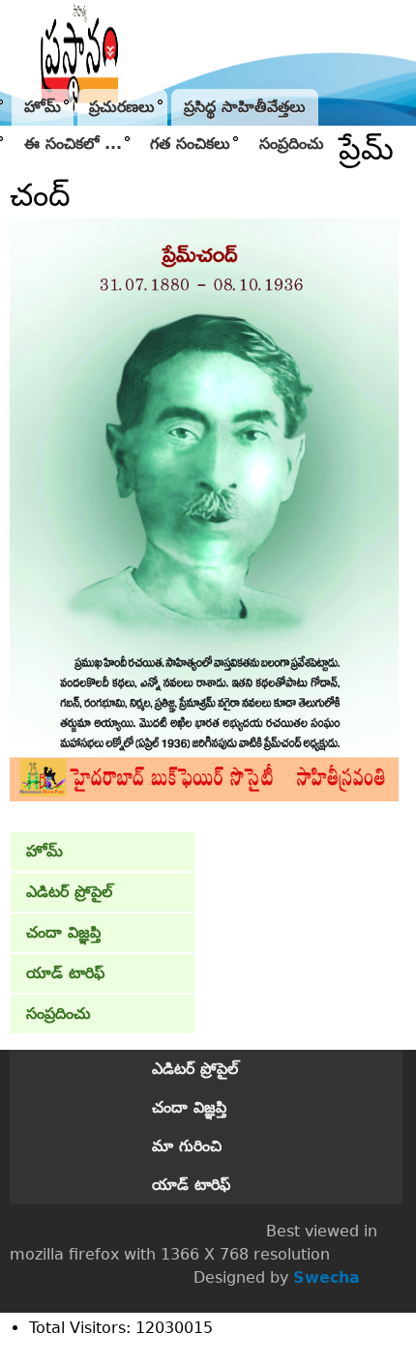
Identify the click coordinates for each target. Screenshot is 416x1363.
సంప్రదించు (291, 143)
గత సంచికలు (190, 143)
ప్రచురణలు (122, 107)
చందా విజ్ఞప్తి (63, 932)
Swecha (326, 1277)
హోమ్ (42, 107)
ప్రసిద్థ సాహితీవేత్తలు (245, 107)
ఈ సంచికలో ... (73, 143)
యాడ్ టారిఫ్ (65, 973)
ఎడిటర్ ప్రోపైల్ (69, 892)
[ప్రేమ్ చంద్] (204, 796)
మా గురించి (187, 1146)
